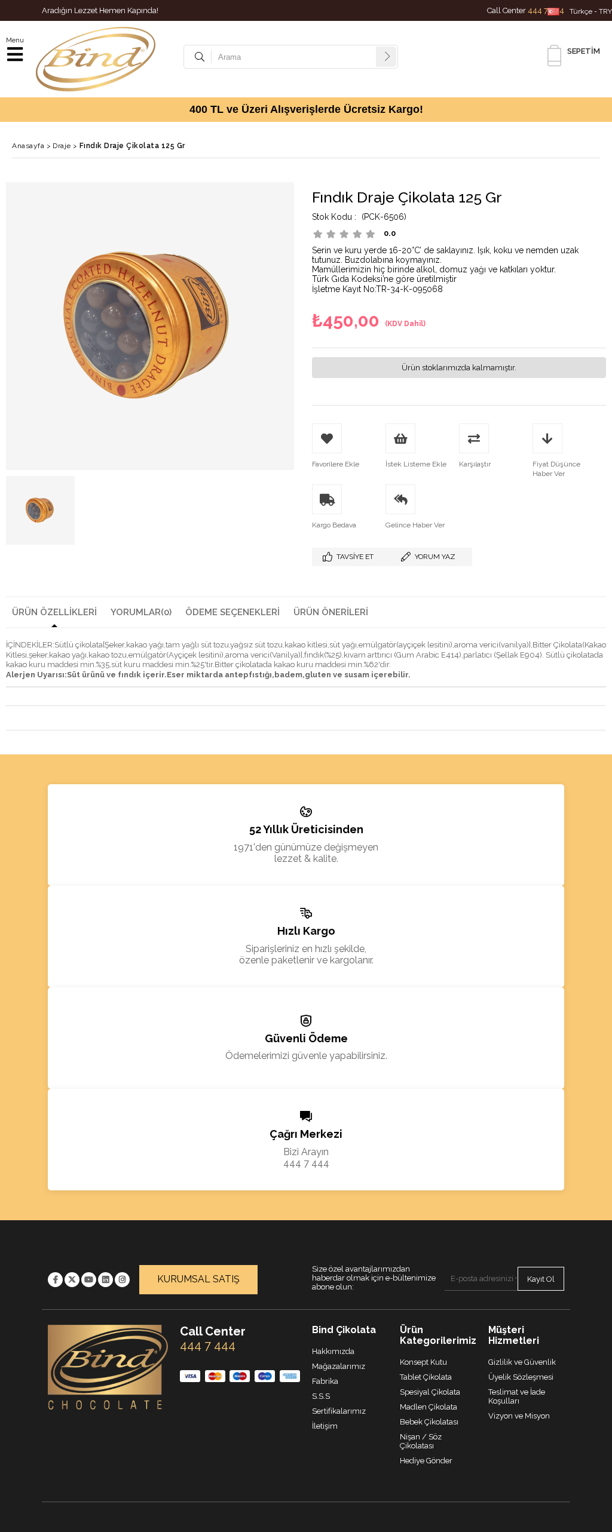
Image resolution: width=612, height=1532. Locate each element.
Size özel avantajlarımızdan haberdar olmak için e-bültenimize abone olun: (374, 1278)
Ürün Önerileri (330, 612)
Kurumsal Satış (198, 1279)
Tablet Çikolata (426, 1377)
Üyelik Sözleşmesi (520, 1377)
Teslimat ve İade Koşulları (516, 1396)
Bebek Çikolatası (429, 1421)
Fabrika (325, 1381)
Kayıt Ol (541, 1279)
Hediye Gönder (426, 1460)
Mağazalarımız (338, 1366)
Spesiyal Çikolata (430, 1391)
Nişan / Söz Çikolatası (421, 1441)
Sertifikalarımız (339, 1411)
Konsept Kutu (423, 1362)
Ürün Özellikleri (54, 612)
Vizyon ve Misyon (519, 1415)
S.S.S (321, 1396)
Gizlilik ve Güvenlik (522, 1362)
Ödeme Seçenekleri (232, 612)
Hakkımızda (333, 1351)
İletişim (325, 1426)
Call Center (525, 11)
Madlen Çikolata (428, 1406)
